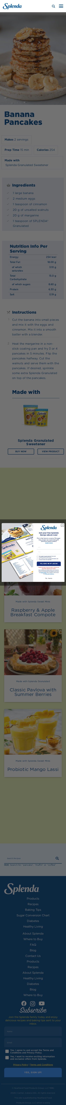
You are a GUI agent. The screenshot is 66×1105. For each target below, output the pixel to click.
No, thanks (48, 578)
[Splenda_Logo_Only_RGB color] (12, 6)
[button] (61, 6)
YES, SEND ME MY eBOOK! (49, 563)
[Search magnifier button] (53, 6)
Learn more (49, 542)
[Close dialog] (62, 525)
